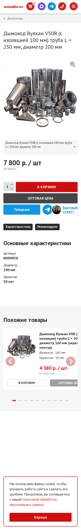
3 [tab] (26, 400)
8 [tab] (55, 400)
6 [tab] (43, 400)
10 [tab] (67, 400)
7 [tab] (49, 400)
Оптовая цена (40, 198)
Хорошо (40, 517)
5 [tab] (37, 400)
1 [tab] (14, 400)
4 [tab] (32, 400)
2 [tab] (20, 400)
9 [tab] (61, 400)
